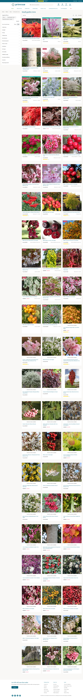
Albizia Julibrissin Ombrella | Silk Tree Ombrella (50, 425)
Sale (71, 8)
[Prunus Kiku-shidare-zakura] (31, 86)
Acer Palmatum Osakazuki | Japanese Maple (31, 38)
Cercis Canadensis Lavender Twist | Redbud (31, 577)
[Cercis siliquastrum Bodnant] (31, 523)
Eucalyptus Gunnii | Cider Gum (48, 97)
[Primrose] (18, 4)
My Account (46, 689)
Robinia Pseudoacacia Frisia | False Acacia (71, 212)
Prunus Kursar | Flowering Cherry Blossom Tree (51, 155)
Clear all (17, 21)
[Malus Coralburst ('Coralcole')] (31, 585)
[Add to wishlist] (39, 36)
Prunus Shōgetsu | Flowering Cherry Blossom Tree (70, 639)
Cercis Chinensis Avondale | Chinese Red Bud (51, 39)
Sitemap (45, 692)
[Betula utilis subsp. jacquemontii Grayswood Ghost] (51, 523)
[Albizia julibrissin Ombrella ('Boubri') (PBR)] (51, 400)
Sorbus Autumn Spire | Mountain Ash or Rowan (71, 392)
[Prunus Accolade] (51, 47)
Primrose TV (55, 687)
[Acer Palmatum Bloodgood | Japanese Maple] (51, 106)
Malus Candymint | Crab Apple (69, 296)
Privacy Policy (66, 689)
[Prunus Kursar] (51, 134)
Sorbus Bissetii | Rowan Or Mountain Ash (51, 668)
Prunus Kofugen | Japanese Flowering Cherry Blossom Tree (51, 297)
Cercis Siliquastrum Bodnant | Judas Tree (31, 547)
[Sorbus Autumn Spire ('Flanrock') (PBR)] (72, 368)
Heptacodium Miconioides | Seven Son (70, 577)
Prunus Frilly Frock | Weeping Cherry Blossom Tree (50, 639)
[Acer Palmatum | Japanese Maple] (31, 106)
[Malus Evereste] (51, 336)
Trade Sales (75, 1)
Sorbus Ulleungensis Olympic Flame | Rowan (31, 212)
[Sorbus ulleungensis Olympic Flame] (31, 191)
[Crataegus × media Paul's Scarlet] (31, 134)
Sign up (14, 687)
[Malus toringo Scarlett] (72, 163)
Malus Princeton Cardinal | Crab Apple (70, 608)
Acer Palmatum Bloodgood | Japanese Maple (51, 126)
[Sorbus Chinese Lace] (51, 304)
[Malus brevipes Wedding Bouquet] (31, 492)
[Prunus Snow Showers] (31, 431)
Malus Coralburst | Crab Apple (28, 608)
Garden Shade (35, 8)
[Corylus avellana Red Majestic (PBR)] (51, 368)
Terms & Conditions (67, 684)
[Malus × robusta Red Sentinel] (72, 134)
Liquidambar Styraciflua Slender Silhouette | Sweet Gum (72, 269)
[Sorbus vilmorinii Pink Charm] (51, 492)
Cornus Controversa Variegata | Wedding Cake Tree (71, 39)
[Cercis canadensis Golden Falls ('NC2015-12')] (51, 248)
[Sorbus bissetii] (51, 645)
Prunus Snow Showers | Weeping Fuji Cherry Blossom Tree (31, 455)
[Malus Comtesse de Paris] (72, 219)
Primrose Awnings (56, 689)
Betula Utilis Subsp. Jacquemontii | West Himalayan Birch (30, 68)
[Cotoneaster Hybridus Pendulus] (51, 554)
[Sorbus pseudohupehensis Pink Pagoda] (72, 645)
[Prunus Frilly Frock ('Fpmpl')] (51, 614)
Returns (45, 687)
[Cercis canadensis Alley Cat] (31, 276)
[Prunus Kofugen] (51, 276)
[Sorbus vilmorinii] (31, 400)
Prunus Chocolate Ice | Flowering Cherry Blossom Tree (30, 269)
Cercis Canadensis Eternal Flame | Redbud (71, 547)
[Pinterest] (20, 696)
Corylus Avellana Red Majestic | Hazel (50, 391)
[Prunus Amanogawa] (72, 47)
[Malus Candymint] (72, 276)
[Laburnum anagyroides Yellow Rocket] (31, 462)
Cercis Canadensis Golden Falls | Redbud (51, 268)
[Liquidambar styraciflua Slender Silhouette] (72, 248)
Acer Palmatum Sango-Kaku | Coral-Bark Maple (71, 328)
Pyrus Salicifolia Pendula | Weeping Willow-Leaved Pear (31, 392)
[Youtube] (17, 696)
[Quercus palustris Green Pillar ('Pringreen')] (72, 492)
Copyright (65, 687)
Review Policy (66, 692)
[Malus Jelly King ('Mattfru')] (51, 191)
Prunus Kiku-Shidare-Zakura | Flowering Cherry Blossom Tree (30, 98)
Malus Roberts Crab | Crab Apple (49, 240)
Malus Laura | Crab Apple (48, 454)
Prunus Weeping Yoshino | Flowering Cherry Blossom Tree (31, 669)
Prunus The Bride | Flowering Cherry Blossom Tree (70, 98)
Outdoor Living (43, 8)
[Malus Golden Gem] (51, 585)
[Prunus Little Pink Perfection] (72, 336)
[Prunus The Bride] (72, 76)
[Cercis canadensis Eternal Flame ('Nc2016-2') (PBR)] (72, 523)
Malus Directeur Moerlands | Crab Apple (30, 240)
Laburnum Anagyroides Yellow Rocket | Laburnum (30, 486)
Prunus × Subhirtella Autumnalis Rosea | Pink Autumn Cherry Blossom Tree (30, 360)
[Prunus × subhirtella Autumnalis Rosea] (31, 336)
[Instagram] (15, 696)
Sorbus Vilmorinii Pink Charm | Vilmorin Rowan (50, 517)
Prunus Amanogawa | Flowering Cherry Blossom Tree (71, 68)
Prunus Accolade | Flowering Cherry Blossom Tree (51, 68)
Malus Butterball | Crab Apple (28, 324)
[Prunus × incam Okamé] (51, 163)
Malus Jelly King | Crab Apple (48, 212)
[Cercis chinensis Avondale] (51, 27)
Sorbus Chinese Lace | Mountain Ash (50, 324)
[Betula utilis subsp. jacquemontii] (31, 47)
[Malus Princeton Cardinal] (72, 585)
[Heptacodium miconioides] (72, 554)
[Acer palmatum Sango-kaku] (72, 304)
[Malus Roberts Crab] (51, 219)
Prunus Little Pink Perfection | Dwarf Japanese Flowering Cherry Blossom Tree (71, 360)
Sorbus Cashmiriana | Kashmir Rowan (50, 485)
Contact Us (80, 1)
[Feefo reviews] (41, 1)
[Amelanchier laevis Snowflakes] (72, 400)
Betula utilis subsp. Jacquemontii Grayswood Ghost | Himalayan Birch (51, 548)
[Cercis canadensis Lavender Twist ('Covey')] (31, 554)
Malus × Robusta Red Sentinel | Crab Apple (71, 154)
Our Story (55, 684)
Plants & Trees (19, 8)
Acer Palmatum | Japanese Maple (29, 126)
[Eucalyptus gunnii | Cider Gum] (51, 76)
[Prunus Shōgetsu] (72, 614)
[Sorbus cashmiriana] (51, 462)
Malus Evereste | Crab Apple (48, 359)
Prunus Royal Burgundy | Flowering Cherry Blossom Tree (31, 185)
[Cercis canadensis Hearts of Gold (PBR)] (72, 431)
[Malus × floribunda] (31, 614)
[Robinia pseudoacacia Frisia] (72, 191)
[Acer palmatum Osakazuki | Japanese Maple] (31, 17)
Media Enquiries (56, 692)
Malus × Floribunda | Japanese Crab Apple (31, 638)
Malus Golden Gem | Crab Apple (49, 608)
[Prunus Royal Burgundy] (31, 163)
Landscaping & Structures (53, 8)
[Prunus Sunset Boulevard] (72, 462)
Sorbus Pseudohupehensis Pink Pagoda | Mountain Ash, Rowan (71, 669)
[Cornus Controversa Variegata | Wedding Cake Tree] (72, 17)
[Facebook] (12, 696)
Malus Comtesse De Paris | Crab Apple (70, 240)
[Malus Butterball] (31, 304)
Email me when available (72, 325)
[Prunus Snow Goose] (72, 106)
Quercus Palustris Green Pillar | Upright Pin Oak (71, 517)
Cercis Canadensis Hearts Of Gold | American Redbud (70, 455)
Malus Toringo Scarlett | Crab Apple (70, 184)
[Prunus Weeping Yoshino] (31, 645)
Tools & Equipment (64, 8)
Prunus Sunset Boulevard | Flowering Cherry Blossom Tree (72, 486)
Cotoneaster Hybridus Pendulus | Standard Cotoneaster (51, 578)
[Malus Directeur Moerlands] (31, 219)
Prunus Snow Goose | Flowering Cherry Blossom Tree (71, 127)
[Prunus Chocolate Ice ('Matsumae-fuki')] (31, 248)
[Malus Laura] (51, 431)
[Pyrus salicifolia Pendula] (31, 368)
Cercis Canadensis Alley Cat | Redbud (30, 296)
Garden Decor (27, 8)
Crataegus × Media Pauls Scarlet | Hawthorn (31, 154)
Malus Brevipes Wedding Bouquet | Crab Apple (30, 517)
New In (12, 8)
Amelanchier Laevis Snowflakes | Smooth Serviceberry (71, 425)
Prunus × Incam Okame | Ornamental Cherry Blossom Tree (51, 185)
